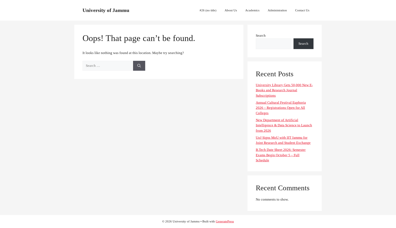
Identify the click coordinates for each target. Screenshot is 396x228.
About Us (231, 10)
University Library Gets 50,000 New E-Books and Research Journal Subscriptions (284, 90)
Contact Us (302, 10)
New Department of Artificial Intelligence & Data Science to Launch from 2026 (284, 125)
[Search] (139, 66)
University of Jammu (105, 10)
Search (261, 36)
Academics (252, 10)
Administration (277, 10)
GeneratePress (225, 221)
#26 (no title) (208, 10)
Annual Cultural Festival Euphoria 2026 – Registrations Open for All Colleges (281, 108)
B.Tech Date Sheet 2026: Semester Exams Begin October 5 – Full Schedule (281, 155)
